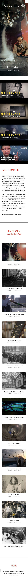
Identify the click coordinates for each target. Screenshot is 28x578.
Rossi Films (10, 571)
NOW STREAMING (7, 176)
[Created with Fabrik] (0, 570)
